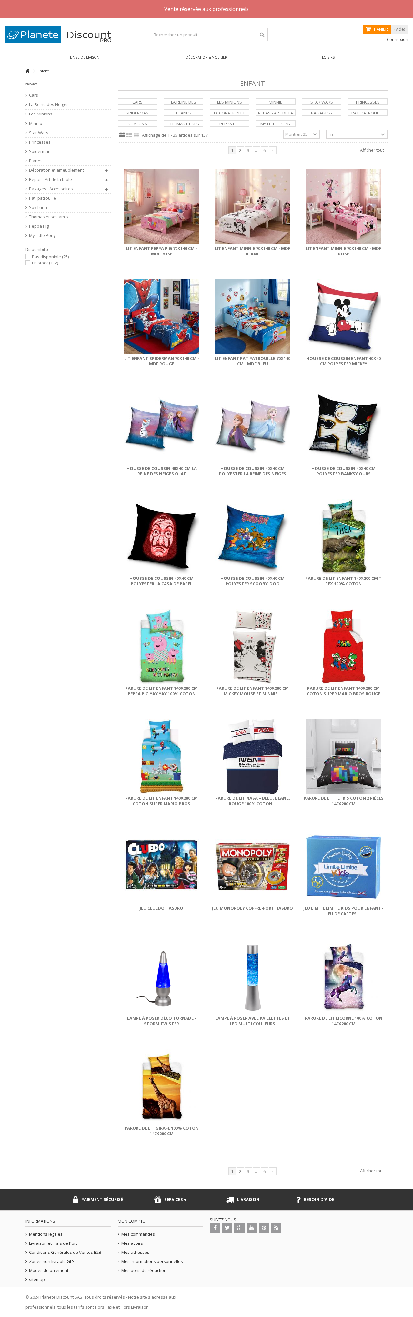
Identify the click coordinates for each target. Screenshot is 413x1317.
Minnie (275, 102)
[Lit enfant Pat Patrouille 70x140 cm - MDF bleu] (252, 316)
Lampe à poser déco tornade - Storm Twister (161, 1020)
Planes (183, 113)
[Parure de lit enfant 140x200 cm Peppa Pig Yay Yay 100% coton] (161, 646)
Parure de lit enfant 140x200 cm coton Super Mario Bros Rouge (343, 691)
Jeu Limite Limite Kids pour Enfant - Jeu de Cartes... (343, 910)
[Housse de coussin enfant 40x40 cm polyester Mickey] (343, 316)
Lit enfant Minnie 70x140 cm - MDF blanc (252, 251)
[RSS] (276, 1228)
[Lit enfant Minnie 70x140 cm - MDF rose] (343, 206)
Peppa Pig (229, 124)
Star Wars (321, 102)
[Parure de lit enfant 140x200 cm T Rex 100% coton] (343, 536)
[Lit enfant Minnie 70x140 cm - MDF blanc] (252, 206)
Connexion (397, 39)
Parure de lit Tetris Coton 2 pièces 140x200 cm (344, 801)
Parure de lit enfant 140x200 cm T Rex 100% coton (343, 581)
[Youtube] (252, 1228)
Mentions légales (46, 1234)
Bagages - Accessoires (51, 189)
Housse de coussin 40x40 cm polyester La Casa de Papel (161, 581)
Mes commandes (138, 1234)
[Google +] (239, 1228)
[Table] (136, 135)
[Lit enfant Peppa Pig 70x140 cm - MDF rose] (161, 206)
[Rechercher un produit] (262, 35)
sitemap (37, 1279)
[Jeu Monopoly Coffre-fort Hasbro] (252, 866)
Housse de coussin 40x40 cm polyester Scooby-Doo (252, 581)
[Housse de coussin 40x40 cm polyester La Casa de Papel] (161, 536)
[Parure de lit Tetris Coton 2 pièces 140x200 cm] (343, 756)
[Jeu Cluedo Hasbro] (161, 866)
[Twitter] (227, 1228)
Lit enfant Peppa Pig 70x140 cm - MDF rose (161, 251)
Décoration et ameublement (56, 170)
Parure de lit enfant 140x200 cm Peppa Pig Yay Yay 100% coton (161, 691)
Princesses (368, 102)
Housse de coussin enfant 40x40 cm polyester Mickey (343, 361)
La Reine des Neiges (49, 104)
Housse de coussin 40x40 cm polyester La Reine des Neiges (252, 471)
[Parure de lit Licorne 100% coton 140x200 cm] (343, 976)
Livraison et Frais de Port (53, 1243)
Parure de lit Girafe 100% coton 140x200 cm (162, 1130)
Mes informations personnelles (152, 1261)
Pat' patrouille (367, 113)
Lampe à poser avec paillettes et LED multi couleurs (252, 1020)
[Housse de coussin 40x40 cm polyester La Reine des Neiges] (252, 426)
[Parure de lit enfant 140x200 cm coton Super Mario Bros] (161, 756)
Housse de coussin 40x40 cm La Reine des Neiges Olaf (161, 471)
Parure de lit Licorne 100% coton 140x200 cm (343, 1020)
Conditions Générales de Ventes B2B (65, 1252)
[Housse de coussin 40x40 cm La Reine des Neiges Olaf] (161, 426)
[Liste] (129, 135)
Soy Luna (137, 124)
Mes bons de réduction (143, 1270)
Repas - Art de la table (50, 179)
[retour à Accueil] (27, 71)
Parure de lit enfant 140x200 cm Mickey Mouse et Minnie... (252, 691)
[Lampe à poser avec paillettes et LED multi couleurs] (252, 976)
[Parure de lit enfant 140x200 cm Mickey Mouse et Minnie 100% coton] (252, 646)
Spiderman (137, 113)
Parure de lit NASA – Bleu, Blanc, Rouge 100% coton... (252, 801)
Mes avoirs (132, 1243)
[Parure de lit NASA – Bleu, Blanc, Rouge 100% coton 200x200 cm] (252, 756)
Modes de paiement (48, 1270)
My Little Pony (275, 124)
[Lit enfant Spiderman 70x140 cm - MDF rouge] (161, 316)
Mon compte (131, 1221)
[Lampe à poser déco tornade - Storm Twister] (161, 976)
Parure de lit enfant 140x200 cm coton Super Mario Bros (161, 801)
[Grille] (122, 135)
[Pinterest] (264, 1228)
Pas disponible (50, 257)
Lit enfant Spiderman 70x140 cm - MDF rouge (161, 361)
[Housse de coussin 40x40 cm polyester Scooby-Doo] (252, 536)
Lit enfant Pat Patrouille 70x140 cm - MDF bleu (252, 361)
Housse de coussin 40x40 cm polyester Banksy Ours (343, 471)
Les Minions (229, 102)
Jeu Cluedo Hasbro (161, 908)
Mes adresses (135, 1252)
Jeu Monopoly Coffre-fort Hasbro (252, 908)
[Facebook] (215, 1228)
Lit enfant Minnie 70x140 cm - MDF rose (343, 251)
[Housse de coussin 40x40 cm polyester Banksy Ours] (343, 426)
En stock (45, 263)
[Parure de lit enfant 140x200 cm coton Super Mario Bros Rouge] (343, 646)
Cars (137, 102)
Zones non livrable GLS (52, 1261)
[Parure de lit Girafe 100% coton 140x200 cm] (161, 1086)
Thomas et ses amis (48, 217)
